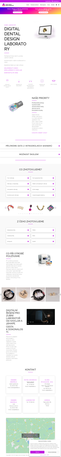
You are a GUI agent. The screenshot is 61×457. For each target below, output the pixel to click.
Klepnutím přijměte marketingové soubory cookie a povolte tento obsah (30, 435)
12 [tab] (38, 213)
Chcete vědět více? (39, 133)
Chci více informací (18, 12)
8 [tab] (31, 213)
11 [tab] (36, 213)
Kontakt (52, 4)
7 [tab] (29, 213)
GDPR (48, 454)
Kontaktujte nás (11, 72)
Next (55, 208)
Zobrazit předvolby (52, 452)
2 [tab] (20, 213)
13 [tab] (40, 213)
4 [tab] (24, 213)
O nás (48, 4)
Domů (28, 4)
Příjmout (37, 452)
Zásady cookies (43, 454)
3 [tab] (22, 213)
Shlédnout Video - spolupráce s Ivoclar (13, 69)
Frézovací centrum (35, 4)
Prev (6, 208)
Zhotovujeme (43, 4)
